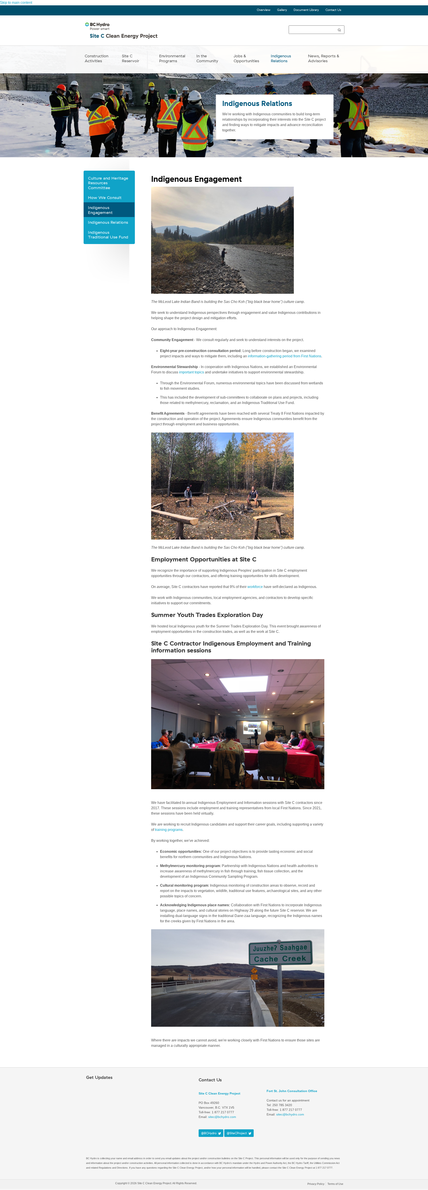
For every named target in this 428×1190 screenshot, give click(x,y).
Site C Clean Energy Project (219, 1093)
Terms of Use (335, 1184)
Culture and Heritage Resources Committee (108, 183)
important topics (191, 372)
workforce (255, 587)
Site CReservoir (130, 58)
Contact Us (333, 10)
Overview (263, 10)
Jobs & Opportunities (246, 58)
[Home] (122, 34)
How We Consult (105, 197)
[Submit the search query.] (339, 29)
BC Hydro (99, 1184)
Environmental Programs (172, 58)
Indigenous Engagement (100, 210)
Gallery (282, 10)
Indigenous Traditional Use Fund (108, 235)
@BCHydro (209, 1133)
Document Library (306, 10)
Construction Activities (96, 58)
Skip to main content (16, 2)
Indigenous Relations (281, 58)
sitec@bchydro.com (222, 1117)
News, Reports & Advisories (323, 58)
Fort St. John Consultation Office (292, 1091)
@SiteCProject (238, 1133)
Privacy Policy (315, 1184)
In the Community (207, 58)
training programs (169, 830)
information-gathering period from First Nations (284, 356)
